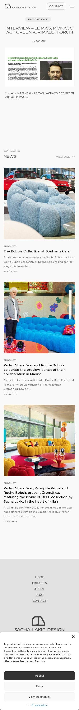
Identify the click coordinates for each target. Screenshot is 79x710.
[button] (73, 637)
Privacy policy (39, 705)
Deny (39, 686)
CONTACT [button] (39, 600)
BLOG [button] (39, 594)
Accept (39, 675)
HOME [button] (39, 577)
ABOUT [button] (39, 588)
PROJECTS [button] (39, 583)
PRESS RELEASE (38, 19)
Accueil (9, 93)
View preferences (39, 696)
